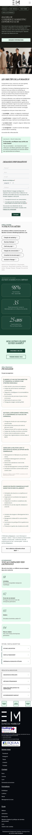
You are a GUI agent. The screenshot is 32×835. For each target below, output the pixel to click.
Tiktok (4, 759)
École (4, 806)
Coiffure (4, 793)
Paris (3, 773)
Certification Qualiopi (7, 734)
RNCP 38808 (23, 9)
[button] (29, 2)
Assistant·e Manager (9, 259)
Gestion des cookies (7, 826)
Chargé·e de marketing (10, 237)
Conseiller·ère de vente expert (12, 255)
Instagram (5, 756)
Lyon (3, 779)
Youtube (4, 765)
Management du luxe (7, 799)
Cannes (4, 776)
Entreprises (5, 816)
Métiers (4, 810)
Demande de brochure (8, 782)
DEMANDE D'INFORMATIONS (16, 40)
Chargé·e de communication (11, 250)
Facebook (5, 753)
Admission (4, 813)
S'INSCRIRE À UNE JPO (16, 350)
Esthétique (4, 790)
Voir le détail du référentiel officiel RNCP (15, 549)
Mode (3, 796)
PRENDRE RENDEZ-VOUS (16, 357)
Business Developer (9, 242)
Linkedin (4, 762)
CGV (3, 824)
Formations (6, 786)
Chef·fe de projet (8, 246)
